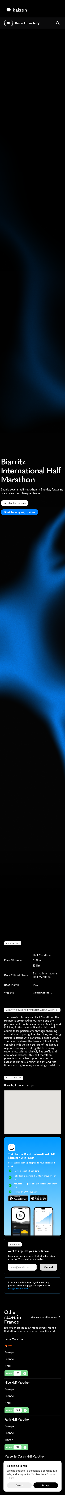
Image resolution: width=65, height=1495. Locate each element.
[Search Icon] (57, 23)
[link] (17, 10)
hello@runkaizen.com (18, 1288)
